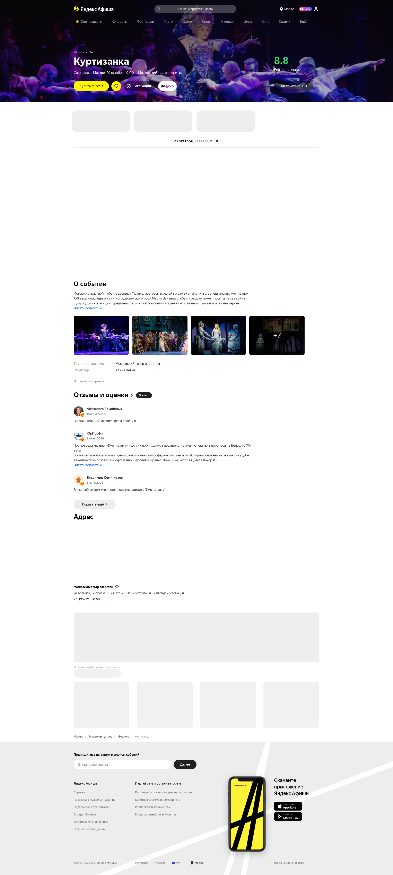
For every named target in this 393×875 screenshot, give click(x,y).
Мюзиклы (123, 736)
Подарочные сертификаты (91, 807)
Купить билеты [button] (91, 86)
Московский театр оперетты (160, 73)
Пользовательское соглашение (94, 799)
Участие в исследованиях (91, 821)
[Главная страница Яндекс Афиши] (76, 9)
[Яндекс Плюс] (305, 9)
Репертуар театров (100, 736)
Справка (79, 792)
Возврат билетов (85, 814)
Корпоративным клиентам (153, 807)
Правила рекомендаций (89, 829)
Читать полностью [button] (88, 308)
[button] (303, 21)
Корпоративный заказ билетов (155, 814)
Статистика (141, 862)
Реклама (160, 862)
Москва (78, 736)
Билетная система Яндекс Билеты (158, 799)
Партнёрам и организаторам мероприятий (163, 792)
